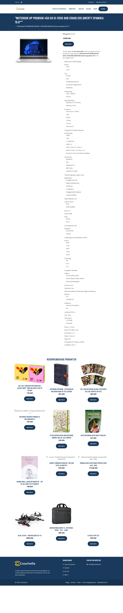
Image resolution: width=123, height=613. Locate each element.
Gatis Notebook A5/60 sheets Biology (93, 435)
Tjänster (67, 568)
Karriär (73, 34)
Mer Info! (68, 44)
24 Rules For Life (93, 535)
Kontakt (73, 582)
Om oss (81, 9)
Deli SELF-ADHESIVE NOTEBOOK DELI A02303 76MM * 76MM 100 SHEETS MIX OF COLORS (29, 388)
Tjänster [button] (72, 9)
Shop (95, 9)
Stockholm (91, 2)
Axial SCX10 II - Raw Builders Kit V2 (30, 535)
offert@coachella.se (101, 2)
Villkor (79, 582)
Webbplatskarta (102, 582)
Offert (103, 9)
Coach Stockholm (59, 9)
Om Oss (66, 571)
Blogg (88, 9)
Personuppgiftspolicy (89, 582)
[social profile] (21, 2)
